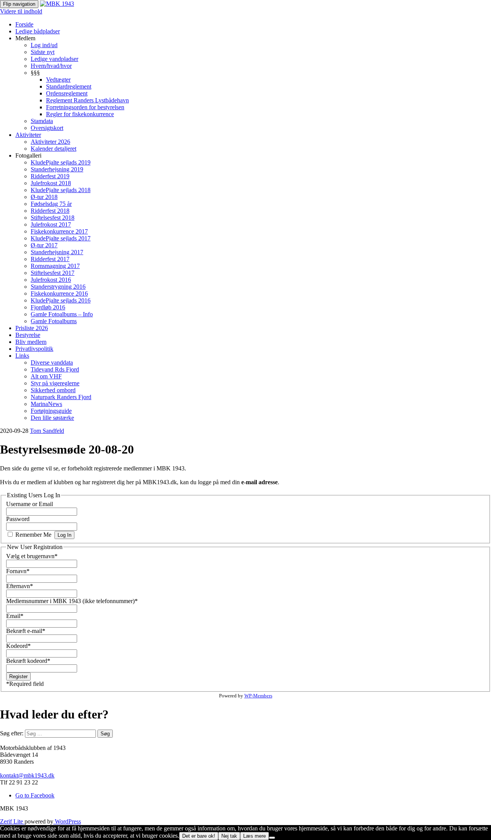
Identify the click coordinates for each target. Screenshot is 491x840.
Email (14, 616)
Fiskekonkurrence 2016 (59, 293)
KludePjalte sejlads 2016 (61, 300)
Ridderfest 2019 (50, 176)
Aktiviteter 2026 (50, 141)
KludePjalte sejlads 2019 (61, 162)
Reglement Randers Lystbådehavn (87, 100)
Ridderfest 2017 (50, 259)
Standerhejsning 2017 (57, 252)
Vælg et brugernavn (32, 556)
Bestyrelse (27, 335)
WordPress (67, 821)
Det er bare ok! (198, 836)
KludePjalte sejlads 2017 (61, 238)
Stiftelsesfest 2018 (52, 217)
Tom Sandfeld (47, 430)
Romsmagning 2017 (55, 266)
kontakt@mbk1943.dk (27, 775)
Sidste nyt (42, 52)
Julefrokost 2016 (51, 279)
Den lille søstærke (52, 417)
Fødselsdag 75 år (51, 204)
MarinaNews (46, 404)
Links (22, 355)
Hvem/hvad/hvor (51, 65)
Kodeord (18, 646)
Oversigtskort (47, 128)
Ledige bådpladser (37, 31)
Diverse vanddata (52, 362)
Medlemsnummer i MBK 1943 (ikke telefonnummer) (72, 601)
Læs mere (254, 836)
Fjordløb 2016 (48, 307)
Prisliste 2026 (31, 328)
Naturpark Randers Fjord (61, 397)
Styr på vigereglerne (55, 383)
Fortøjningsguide (51, 411)
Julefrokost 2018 (51, 183)
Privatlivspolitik (34, 348)
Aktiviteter (28, 135)
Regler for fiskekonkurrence (80, 114)
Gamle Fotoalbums (54, 321)
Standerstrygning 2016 (58, 286)
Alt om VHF (46, 376)
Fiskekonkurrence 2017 (59, 231)
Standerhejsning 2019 (57, 169)
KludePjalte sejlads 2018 (61, 190)
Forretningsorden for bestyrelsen (85, 107)
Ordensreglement (66, 93)
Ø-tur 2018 (44, 197)
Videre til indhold (21, 11)
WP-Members (258, 696)
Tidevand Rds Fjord (55, 369)
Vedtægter (58, 79)
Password (18, 519)
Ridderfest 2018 (50, 210)
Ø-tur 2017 (44, 245)
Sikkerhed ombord (53, 390)
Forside (24, 24)
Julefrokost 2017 (51, 224)
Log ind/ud (44, 45)
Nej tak (229, 836)
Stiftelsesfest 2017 (52, 273)
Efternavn (19, 586)
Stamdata (42, 121)
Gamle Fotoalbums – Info (62, 314)
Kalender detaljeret (53, 148)
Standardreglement (68, 86)
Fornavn (18, 571)
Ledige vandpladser (54, 59)
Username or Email (29, 504)
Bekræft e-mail (25, 631)
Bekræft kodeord (28, 661)
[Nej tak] (272, 838)
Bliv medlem (30, 342)
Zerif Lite (12, 821)
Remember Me (33, 534)
